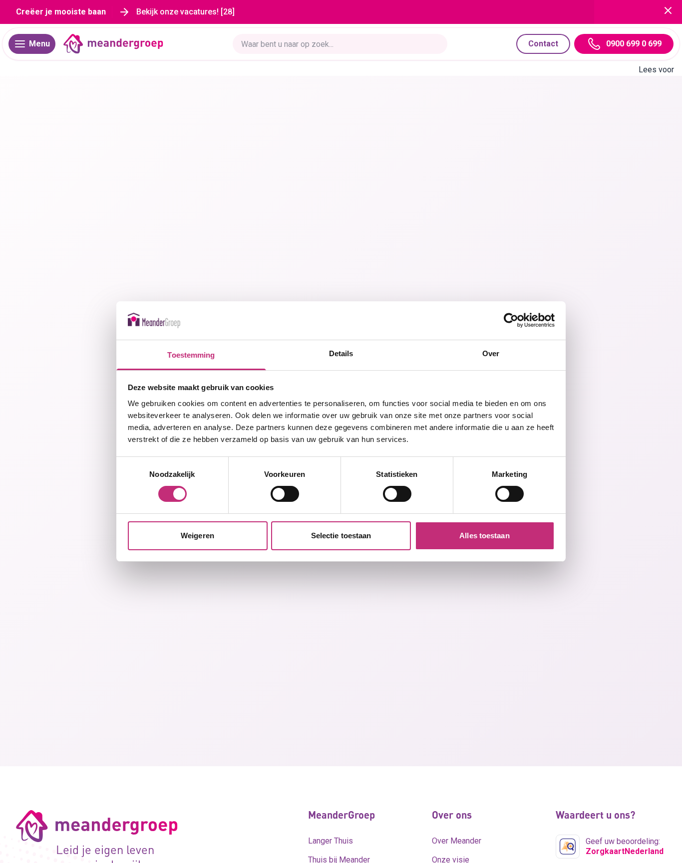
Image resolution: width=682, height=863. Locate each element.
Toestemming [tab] (191, 355)
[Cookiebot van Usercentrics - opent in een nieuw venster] (511, 320)
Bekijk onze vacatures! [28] (185, 11)
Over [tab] (490, 353)
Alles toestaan (484, 535)
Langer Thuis (330, 841)
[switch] (285, 494)
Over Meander (456, 841)
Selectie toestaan (341, 535)
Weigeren (197, 535)
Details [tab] (341, 353)
